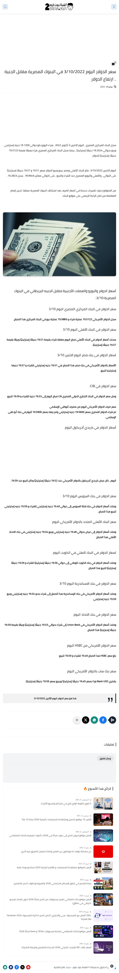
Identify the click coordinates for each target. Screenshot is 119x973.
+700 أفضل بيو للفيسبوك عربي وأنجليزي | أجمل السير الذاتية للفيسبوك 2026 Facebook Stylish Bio (49, 917)
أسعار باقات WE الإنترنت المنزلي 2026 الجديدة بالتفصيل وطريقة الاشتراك (56, 947)
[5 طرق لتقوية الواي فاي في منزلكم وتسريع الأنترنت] (103, 803)
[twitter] (22, 967)
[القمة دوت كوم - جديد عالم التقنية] (59, 7)
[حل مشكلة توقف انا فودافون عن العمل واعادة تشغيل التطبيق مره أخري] (103, 851)
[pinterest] (28, 967)
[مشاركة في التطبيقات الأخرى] (77, 720)
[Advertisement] (59, 39)
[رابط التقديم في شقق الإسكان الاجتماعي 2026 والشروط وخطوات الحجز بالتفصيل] (103, 883)
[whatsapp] (5, 967)
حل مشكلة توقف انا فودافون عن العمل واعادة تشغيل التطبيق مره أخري (56, 851)
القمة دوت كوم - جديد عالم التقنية (71, 967)
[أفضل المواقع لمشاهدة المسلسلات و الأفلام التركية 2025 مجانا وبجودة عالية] (103, 867)
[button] (103, 720)
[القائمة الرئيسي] (114, 7)
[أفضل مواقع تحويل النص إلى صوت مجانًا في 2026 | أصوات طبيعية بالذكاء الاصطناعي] (103, 835)
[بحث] (5, 7)
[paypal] (11, 967)
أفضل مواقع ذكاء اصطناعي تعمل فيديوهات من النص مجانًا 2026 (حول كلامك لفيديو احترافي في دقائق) (50, 901)
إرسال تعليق (105, 758)
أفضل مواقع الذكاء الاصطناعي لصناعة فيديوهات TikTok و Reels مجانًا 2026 (55, 931)
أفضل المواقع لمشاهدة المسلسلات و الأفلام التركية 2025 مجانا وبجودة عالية (54, 867)
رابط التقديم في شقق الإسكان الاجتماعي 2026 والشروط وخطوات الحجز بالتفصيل (52, 883)
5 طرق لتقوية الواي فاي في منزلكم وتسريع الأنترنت (66, 803)
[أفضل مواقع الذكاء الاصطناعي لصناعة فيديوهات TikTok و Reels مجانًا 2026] (103, 931)
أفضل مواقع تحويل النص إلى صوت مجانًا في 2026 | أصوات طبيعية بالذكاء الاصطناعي (50, 835)
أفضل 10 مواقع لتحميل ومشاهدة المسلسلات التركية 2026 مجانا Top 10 (56, 819)
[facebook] (17, 967)
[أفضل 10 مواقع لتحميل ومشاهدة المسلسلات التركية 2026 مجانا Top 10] (103, 819)
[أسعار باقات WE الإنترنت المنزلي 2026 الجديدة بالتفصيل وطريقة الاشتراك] (103, 947)
